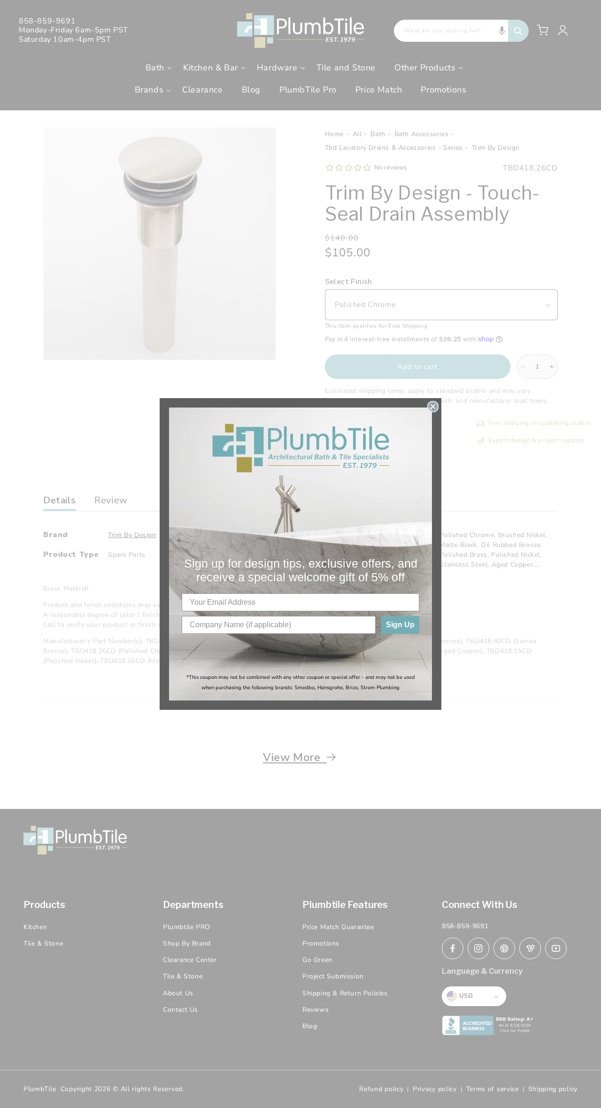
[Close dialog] (433, 406)
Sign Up (400, 625)
